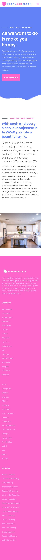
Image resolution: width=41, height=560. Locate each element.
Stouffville (6, 362)
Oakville (5, 329)
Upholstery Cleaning (10, 511)
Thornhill (5, 375)
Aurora (4, 384)
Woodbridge (7, 442)
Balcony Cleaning (9, 499)
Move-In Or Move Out (11, 495)
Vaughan (5, 366)
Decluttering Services (11, 507)
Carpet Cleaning (8, 519)
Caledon (5, 417)
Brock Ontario (7, 413)
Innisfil (4, 446)
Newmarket (6, 346)
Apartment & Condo (10, 487)
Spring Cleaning (8, 532)
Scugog (5, 458)
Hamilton (5, 342)
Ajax (3, 350)
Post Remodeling (9, 528)
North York (6, 325)
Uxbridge (5, 397)
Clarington (6, 421)
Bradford (5, 405)
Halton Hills (6, 438)
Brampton (6, 313)
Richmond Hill (7, 358)
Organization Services (11, 503)
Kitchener (6, 338)
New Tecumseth (8, 429)
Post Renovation (9, 523)
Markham (5, 321)
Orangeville (6, 388)
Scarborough (7, 317)
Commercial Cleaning (10, 478)
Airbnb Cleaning (8, 515)
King (3, 450)
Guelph (5, 334)
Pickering (5, 354)
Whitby (5, 401)
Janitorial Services (9, 540)
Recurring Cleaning (9, 536)
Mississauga (7, 309)
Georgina (5, 434)
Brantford (6, 409)
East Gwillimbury (8, 425)
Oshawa (5, 393)
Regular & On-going (10, 491)
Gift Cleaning (7, 482)
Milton (4, 454)
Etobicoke (6, 370)
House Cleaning (8, 474)
